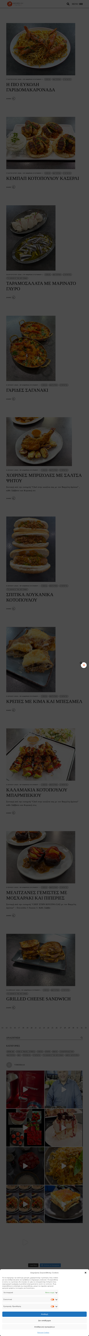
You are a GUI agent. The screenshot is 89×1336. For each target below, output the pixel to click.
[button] (85, 1273)
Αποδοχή (44, 1314)
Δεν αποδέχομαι (44, 1320)
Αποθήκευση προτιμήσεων (44, 1327)
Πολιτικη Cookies (43, 1332)
